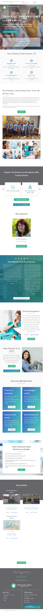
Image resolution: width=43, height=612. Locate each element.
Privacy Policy (37, 610)
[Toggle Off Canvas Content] (38, 7)
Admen (15, 610)
